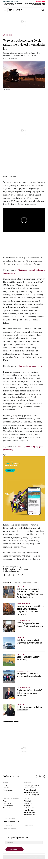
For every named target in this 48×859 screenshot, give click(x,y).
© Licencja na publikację (12, 567)
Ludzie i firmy (7, 35)
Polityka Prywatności (31, 786)
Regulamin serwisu (30, 790)
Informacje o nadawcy (32, 792)
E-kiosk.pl (27, 801)
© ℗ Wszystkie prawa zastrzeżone (15, 569)
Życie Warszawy (29, 815)
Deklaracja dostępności (32, 795)
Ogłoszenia (7, 803)
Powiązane (7, 582)
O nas (5, 786)
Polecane (17, 582)
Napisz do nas (8, 790)
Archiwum (6, 808)
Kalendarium (28, 825)
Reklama (6, 801)
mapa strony (7, 825)
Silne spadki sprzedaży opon (30, 365)
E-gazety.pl (28, 803)
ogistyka (18, 10)
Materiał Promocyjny (23, 687)
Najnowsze (27, 582)
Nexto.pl (27, 806)
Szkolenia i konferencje (11, 821)
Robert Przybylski (9, 176)
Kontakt (6, 788)
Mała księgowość (30, 808)
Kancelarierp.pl (29, 810)
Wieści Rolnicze (29, 812)
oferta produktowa (10, 828)
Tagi (35, 582)
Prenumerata (8, 806)
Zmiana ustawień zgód (32, 788)
